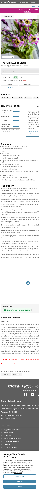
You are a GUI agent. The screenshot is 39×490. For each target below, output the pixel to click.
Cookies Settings (19, 476)
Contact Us (33, 2)
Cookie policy (18, 472)
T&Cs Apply (28, 12)
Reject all (19, 481)
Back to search (8, 16)
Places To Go (35, 6)
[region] (19, 470)
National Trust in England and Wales (18, 310)
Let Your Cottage (24, 2)
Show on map (10, 87)
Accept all (19, 486)
